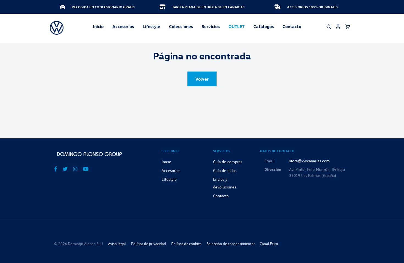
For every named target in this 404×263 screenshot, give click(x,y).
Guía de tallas (224, 170)
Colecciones (181, 26)
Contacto (292, 26)
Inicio (98, 26)
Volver (202, 79)
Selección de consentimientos (231, 243)
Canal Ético (269, 243)
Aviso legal (117, 243)
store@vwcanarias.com (309, 160)
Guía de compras (227, 161)
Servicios (211, 26)
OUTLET (236, 26)
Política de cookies (186, 243)
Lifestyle (151, 26)
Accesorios (171, 170)
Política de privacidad (148, 243)
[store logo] (56, 28)
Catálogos (263, 26)
